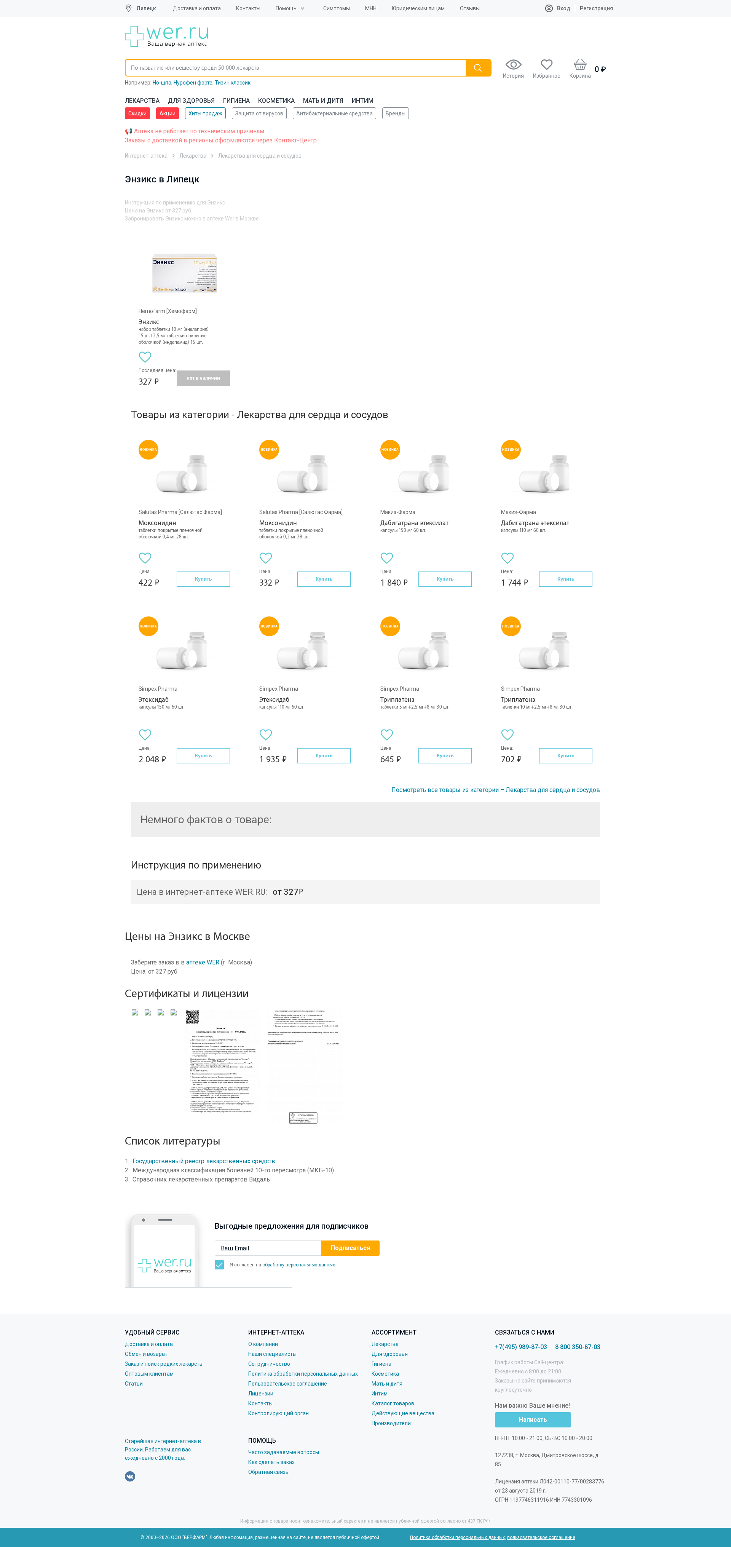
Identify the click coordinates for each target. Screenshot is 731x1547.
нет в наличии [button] (203, 378)
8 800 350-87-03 (577, 1347)
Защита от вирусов (259, 113)
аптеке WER (202, 962)
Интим (362, 100)
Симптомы (336, 8)
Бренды (395, 113)
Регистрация (596, 8)
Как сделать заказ (271, 1462)
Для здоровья (191, 100)
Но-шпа (162, 83)
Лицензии (260, 1394)
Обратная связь (268, 1472)
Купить (203, 579)
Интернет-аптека (146, 156)
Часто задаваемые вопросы (283, 1452)
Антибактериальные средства (334, 113)
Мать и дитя (323, 100)
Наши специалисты (272, 1354)
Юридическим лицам (418, 8)
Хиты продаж (205, 113)
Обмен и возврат (146, 1354)
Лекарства (142, 100)
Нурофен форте (193, 83)
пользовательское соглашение (541, 1537)
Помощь (286, 8)
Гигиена (236, 100)
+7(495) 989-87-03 (521, 1347)
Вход (563, 8)
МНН (371, 8)
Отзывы (470, 8)
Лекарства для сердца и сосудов (260, 156)
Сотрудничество (269, 1364)
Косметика (276, 100)
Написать (533, 1419)
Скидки (137, 113)
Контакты (248, 8)
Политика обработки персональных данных (303, 1374)
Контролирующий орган (278, 1413)
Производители (391, 1423)
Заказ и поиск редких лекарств (164, 1364)
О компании (263, 1344)
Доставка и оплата (197, 8)
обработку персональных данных (298, 1265)
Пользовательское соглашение (287, 1384)
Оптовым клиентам (149, 1374)
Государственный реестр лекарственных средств (203, 1161)
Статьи (134, 1384)
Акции (168, 113)
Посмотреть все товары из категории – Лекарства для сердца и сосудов (495, 789)
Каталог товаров (393, 1403)
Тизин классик (233, 83)
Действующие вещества (403, 1413)
